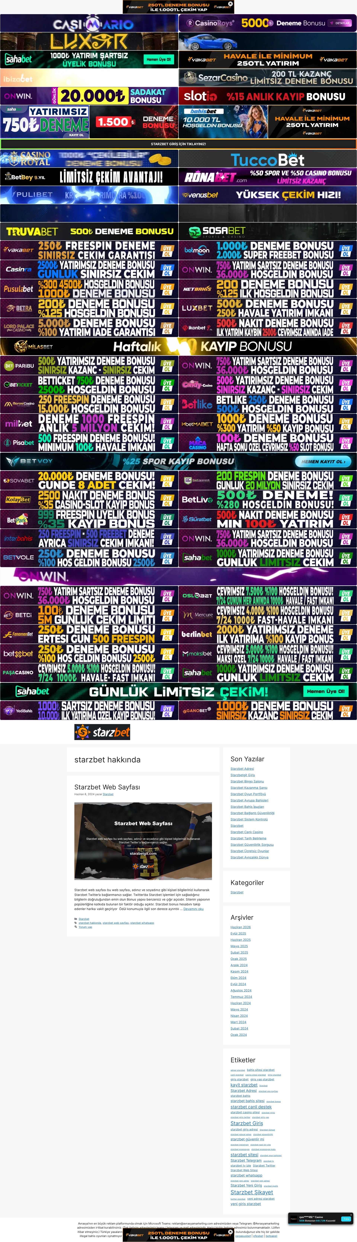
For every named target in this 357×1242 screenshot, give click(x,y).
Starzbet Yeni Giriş (246, 1185)
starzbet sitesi (244, 1154)
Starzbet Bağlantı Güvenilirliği (252, 813)
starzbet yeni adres (240, 1181)
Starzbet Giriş (247, 1123)
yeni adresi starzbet (261, 1198)
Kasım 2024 (239, 971)
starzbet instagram (240, 1145)
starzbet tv (268, 1161)
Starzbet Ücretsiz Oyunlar (250, 851)
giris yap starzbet (262, 1079)
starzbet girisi (268, 1112)
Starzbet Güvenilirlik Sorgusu (252, 845)
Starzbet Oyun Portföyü (248, 794)
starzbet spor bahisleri (271, 1155)
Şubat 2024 (239, 1028)
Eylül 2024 (238, 984)
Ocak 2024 (239, 1035)
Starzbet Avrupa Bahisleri (249, 800)
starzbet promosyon (240, 1149)
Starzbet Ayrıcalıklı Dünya (249, 857)
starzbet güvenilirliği (263, 1134)
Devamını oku (194, 909)
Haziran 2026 (241, 927)
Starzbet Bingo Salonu (247, 781)
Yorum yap (85, 926)
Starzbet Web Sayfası (107, 787)
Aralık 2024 (239, 965)
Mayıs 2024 (239, 1009)
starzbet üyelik (271, 1186)
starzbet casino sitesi (245, 1112)
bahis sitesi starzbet (261, 1070)
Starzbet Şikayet (252, 1192)
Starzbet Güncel (267, 1130)
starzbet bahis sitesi (248, 1101)
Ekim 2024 (238, 978)
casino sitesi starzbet (255, 1075)
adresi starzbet (238, 1070)
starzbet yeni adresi (260, 1181)
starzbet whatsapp (142, 922)
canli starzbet (237, 1075)
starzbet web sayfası (116, 922)
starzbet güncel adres (241, 1134)
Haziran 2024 (241, 1003)
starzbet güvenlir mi (247, 1139)
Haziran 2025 (241, 940)
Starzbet (84, 918)
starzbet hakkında (90, 922)
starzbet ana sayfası (268, 1091)
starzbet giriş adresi (244, 1129)
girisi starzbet (274, 1075)
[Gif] (178, 346)
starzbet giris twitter (240, 1117)
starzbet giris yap (260, 1117)
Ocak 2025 (239, 959)
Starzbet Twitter (264, 1165)
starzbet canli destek (251, 1106)
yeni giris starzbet (246, 1204)
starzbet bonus (273, 1101)
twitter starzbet (238, 1199)
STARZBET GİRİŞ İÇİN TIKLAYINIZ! (178, 144)
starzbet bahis (240, 1096)
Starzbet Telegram (246, 1160)
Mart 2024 (238, 1022)
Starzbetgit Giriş (243, 775)
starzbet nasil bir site (260, 1145)
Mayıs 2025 (239, 946)
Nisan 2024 (239, 1016)
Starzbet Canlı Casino (247, 832)
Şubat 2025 (239, 952)
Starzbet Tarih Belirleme (248, 838)
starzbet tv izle (241, 1165)
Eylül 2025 (238, 933)
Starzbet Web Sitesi (244, 1170)
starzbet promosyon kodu (263, 1149)
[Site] (89, 250)
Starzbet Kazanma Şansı (249, 788)
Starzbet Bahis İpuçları (247, 807)
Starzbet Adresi (242, 769)
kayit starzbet (244, 1084)
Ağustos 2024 (241, 990)
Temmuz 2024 (241, 997)
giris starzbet (240, 1079)
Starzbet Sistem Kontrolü (249, 819)
